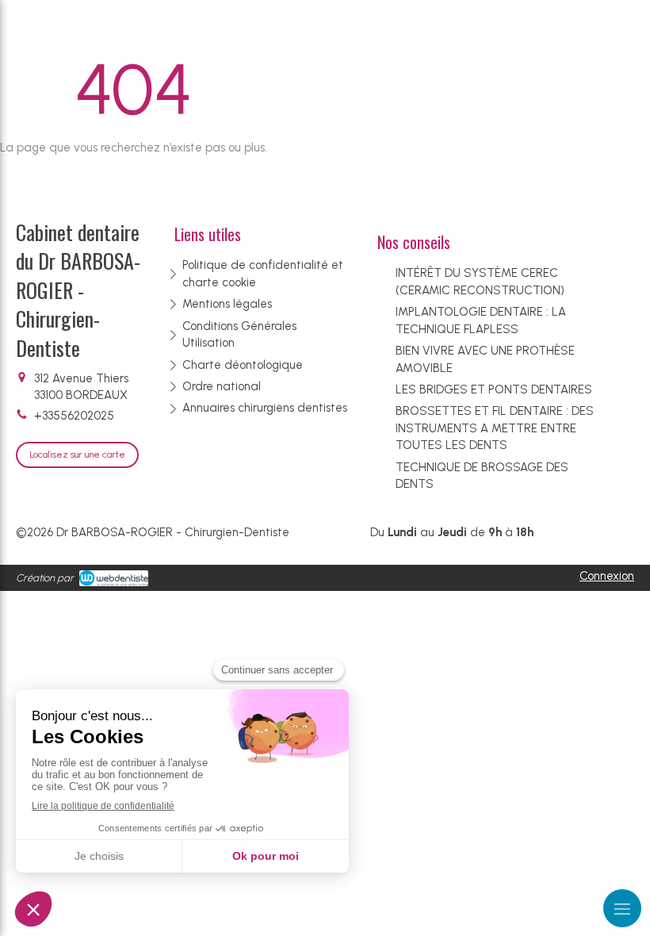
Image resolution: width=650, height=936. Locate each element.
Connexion (606, 576)
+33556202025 (74, 416)
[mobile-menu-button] (622, 908)
